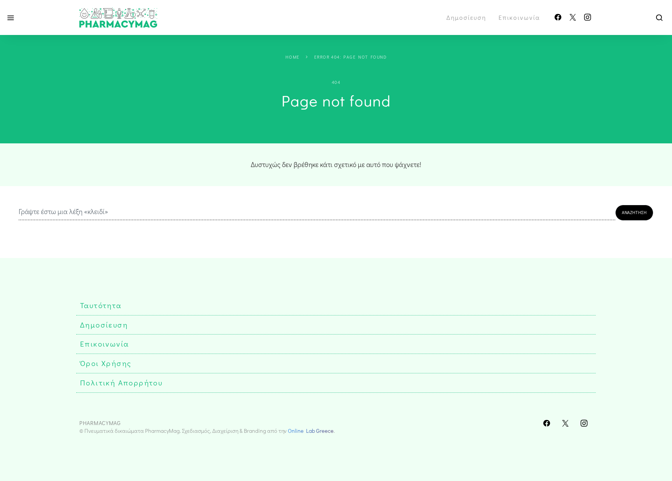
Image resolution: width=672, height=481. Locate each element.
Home (292, 57)
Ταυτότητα (101, 305)
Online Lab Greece (311, 430)
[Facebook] (558, 17)
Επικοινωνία (519, 17)
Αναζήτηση (634, 212)
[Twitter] (572, 17)
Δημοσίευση (466, 17)
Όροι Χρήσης (105, 363)
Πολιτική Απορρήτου (121, 382)
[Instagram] (587, 17)
